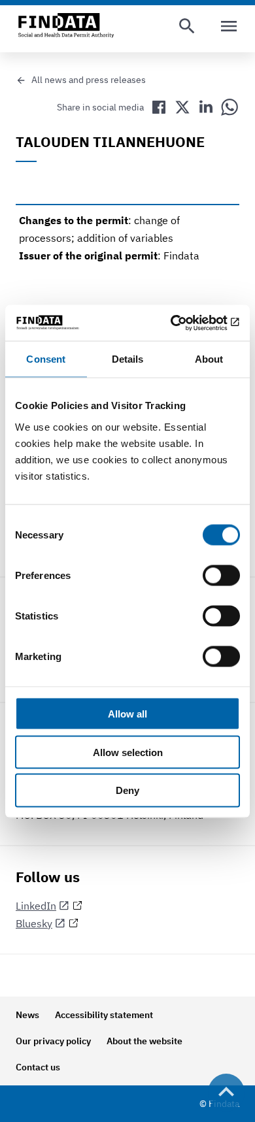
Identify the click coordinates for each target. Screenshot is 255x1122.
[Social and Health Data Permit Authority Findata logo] (66, 26)
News (27, 1015)
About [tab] (209, 359)
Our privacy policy (53, 1041)
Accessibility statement (104, 1015)
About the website (144, 1041)
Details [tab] (128, 359)
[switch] (221, 575)
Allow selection (128, 751)
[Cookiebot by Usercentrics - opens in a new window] (183, 322)
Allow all (127, 713)
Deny (127, 790)
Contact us (38, 1067)
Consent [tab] (45, 359)
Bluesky (34, 923)
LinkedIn (36, 905)
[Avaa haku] (187, 26)
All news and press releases (88, 80)
